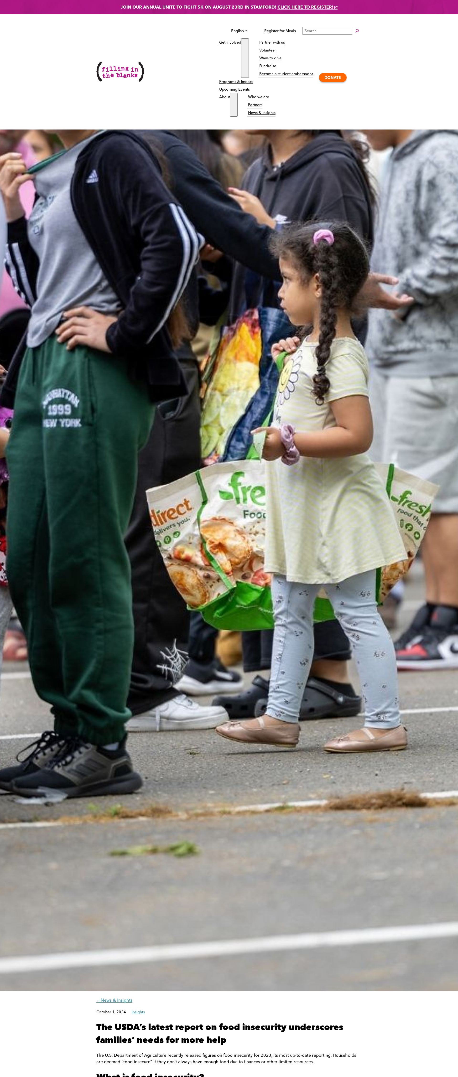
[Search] (357, 31)
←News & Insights (114, 1000)
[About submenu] (234, 105)
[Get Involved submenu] (245, 58)
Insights (138, 1012)
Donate (332, 77)
